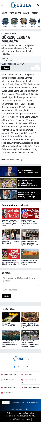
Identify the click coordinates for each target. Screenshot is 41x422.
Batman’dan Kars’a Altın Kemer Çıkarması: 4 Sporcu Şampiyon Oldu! (29, 243)
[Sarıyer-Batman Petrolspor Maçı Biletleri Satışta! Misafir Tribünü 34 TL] (30, 213)
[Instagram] (22, 366)
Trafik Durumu (9, 380)
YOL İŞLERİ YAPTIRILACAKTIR (8, 324)
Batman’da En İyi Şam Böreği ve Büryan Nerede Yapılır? (30, 325)
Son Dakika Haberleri (31, 388)
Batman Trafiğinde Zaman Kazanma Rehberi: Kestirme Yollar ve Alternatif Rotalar (29, 343)
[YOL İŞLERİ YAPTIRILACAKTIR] (11, 317)
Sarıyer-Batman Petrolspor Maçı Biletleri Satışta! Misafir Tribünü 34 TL (29, 222)
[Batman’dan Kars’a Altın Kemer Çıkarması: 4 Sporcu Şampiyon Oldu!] (30, 234)
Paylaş (6, 68)
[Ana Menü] (2, 5)
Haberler (5, 33)
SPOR (14, 33)
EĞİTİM (35, 13)
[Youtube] (26, 366)
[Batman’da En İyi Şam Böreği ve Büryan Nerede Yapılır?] (30, 317)
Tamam (28, 419)
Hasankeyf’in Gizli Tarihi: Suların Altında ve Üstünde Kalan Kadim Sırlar (10, 343)
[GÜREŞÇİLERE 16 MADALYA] (20, 64)
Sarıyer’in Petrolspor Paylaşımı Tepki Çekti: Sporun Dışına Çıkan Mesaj (9, 222)
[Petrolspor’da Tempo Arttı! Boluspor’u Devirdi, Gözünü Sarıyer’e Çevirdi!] (11, 254)
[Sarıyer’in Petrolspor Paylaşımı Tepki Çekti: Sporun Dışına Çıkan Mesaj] (11, 213)
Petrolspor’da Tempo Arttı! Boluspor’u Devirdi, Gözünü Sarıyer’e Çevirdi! (10, 262)
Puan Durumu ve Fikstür (28, 381)
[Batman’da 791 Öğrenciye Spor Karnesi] (11, 234)
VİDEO (4, 13)
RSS (7, 402)
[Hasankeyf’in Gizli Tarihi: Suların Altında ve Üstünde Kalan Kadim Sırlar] (11, 335)
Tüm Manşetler (9, 388)
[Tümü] (38, 309)
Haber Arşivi (8, 393)
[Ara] (38, 5)
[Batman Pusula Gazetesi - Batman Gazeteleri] (20, 5)
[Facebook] (14, 366)
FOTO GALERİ (15, 13)
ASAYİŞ (26, 13)
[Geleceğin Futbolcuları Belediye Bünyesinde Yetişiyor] (30, 254)
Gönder (6, 296)
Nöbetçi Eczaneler (10, 375)
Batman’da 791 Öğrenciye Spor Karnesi (11, 242)
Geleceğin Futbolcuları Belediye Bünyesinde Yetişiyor (29, 262)
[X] (18, 366)
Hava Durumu (29, 375)
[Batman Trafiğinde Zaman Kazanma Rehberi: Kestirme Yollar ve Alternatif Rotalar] (30, 335)
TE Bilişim (26, 409)
